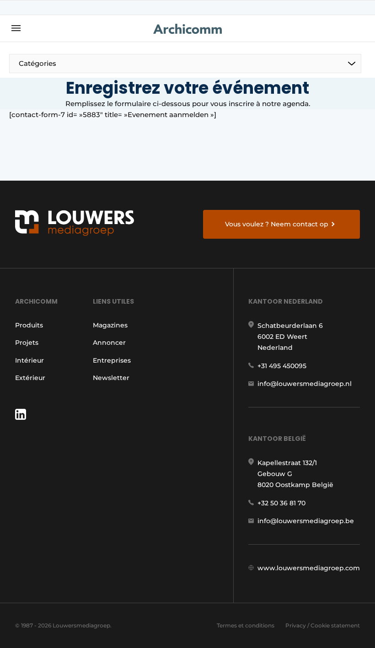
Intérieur (29, 360)
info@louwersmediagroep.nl (304, 384)
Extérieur (30, 378)
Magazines (110, 325)
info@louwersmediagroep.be (305, 521)
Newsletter (111, 378)
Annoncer (109, 342)
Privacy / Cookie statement (322, 625)
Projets (26, 342)
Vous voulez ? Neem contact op (276, 224)
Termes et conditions (245, 625)
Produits (29, 325)
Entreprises (112, 360)
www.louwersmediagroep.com (308, 568)
